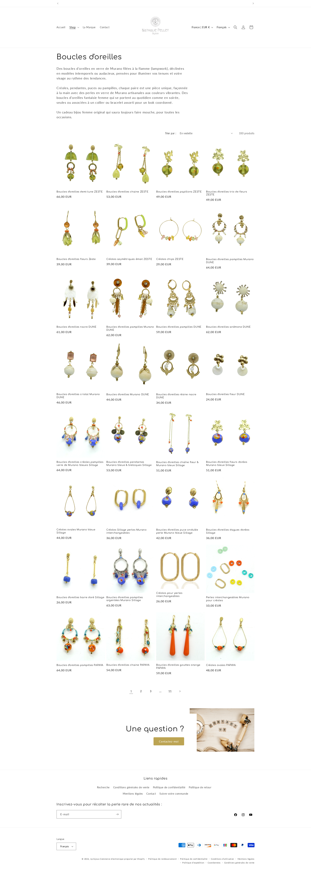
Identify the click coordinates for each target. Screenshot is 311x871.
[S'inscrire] (117, 814)
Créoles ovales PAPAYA (221, 665)
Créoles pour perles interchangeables (169, 594)
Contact (151, 793)
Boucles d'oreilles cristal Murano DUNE (78, 396)
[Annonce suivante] (253, 3)
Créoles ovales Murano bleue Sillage (76, 531)
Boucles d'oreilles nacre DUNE (76, 327)
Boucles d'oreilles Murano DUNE (127, 394)
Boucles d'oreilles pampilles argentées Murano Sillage (124, 599)
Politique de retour (200, 787)
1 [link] (131, 691)
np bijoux (94, 859)
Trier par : (170, 133)
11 (170, 691)
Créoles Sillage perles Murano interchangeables (126, 531)
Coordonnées (214, 862)
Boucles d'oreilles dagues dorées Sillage (227, 531)
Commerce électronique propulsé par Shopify (122, 859)
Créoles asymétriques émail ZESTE (129, 259)
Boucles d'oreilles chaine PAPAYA (127, 665)
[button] (73, 27)
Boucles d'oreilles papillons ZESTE (179, 192)
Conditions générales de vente (131, 787)
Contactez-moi (169, 741)
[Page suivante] (180, 691)
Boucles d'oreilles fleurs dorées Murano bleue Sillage (226, 463)
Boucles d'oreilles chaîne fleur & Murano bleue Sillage (177, 464)
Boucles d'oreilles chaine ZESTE (127, 192)
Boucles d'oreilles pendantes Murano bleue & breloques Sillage (129, 463)
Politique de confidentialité (169, 787)
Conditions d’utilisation (222, 859)
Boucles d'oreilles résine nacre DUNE (176, 396)
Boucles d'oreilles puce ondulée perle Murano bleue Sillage (177, 531)
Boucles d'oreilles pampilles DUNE (178, 327)
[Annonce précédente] (58, 3)
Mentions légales (133, 793)
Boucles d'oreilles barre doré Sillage (80, 597)
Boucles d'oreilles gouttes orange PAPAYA (178, 666)
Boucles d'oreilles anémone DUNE (228, 327)
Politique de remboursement (162, 859)
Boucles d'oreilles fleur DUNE (225, 394)
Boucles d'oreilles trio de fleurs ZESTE (226, 193)
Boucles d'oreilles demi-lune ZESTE (80, 192)
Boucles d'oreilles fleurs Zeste (76, 259)
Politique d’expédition (193, 862)
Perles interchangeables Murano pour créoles (227, 599)
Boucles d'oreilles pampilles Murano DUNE (230, 261)
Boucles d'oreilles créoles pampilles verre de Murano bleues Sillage (80, 463)
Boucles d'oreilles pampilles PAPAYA (80, 665)
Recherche (103, 787)
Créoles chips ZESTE (169, 259)
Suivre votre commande (173, 793)
